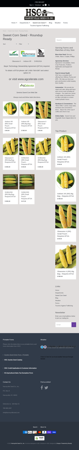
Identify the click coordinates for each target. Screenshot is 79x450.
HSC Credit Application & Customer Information (20, 368)
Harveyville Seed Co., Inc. (18, 443)
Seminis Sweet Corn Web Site (27, 92)
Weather (58, 23)
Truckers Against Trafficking (39, 25)
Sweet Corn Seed (39, 23)
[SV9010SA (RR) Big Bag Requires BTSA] (43, 146)
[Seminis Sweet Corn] (13, 56)
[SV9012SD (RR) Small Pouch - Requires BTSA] (26, 181)
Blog (50, 23)
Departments (24, 23)
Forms (65, 23)
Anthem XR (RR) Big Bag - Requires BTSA (26, 124)
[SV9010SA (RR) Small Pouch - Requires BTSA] (26, 146)
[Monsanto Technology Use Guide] (41, 56)
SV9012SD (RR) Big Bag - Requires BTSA (10, 194)
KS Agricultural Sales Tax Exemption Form (18, 373)
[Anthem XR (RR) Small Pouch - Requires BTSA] (10, 108)
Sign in (31, 5)
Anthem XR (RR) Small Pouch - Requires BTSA (63, 159)
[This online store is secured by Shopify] (39, 440)
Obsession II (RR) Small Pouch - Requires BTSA (64, 233)
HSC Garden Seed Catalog (13, 360)
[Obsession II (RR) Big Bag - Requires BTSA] (10, 146)
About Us (43, 427)
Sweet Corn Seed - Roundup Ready (18, 31)
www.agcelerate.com (30, 79)
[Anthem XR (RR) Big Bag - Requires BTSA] (26, 108)
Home (13, 23)
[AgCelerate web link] (27, 87)
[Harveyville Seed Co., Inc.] (39, 14)
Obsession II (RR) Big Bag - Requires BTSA (10, 160)
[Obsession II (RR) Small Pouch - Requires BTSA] (43, 110)
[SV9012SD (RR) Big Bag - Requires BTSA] (10, 181)
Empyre (59, 443)
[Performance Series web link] (28, 56)
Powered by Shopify (66, 443)
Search (35, 427)
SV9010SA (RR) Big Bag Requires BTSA (43, 160)
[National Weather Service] (58, 348)
